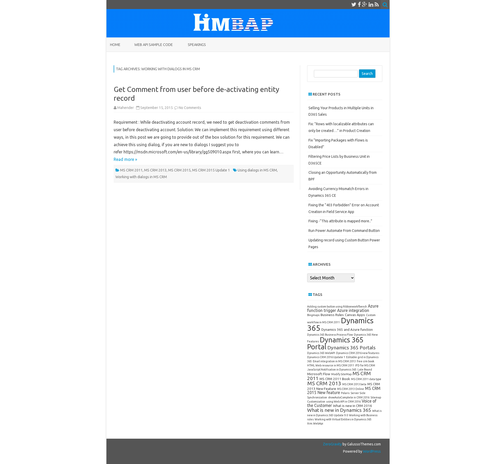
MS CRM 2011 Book (335, 379)
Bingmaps (313, 315)
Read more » (125, 159)
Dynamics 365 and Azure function (347, 329)
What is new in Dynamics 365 (339, 410)
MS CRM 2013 (155, 170)
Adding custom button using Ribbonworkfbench (337, 306)
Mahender (125, 108)
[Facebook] (359, 4)
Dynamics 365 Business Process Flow (330, 334)
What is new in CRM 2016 (352, 406)
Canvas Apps (355, 315)
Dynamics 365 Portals (351, 347)
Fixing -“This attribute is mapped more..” (340, 221)
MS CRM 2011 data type (366, 379)
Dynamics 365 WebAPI (321, 353)
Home (115, 45)
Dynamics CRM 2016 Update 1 (326, 357)
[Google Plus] (364, 4)
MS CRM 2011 (131, 170)
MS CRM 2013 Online (350, 388)
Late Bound (365, 369)
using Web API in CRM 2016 (343, 401)
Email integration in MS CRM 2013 (334, 361)
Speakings (197, 45)
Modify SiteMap (341, 374)
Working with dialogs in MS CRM (141, 177)
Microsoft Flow (318, 374)
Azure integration (353, 310)
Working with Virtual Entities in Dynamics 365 (343, 419)
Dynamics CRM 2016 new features (357, 353)
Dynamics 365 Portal (335, 343)
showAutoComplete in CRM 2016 (348, 397)
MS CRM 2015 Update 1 (211, 170)
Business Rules (332, 315)
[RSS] (377, 4)
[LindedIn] (371, 4)
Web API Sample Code (153, 45)
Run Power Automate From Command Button (344, 231)
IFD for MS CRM (365, 365)
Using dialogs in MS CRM (257, 170)
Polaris (345, 393)
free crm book (365, 361)
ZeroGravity (332, 444)
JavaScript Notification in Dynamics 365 (332, 369)
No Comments (190, 108)
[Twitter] (354, 4)
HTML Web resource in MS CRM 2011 (330, 365)
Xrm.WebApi (315, 423)
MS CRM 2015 (179, 170)
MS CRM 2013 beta (354, 384)
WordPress (371, 451)
